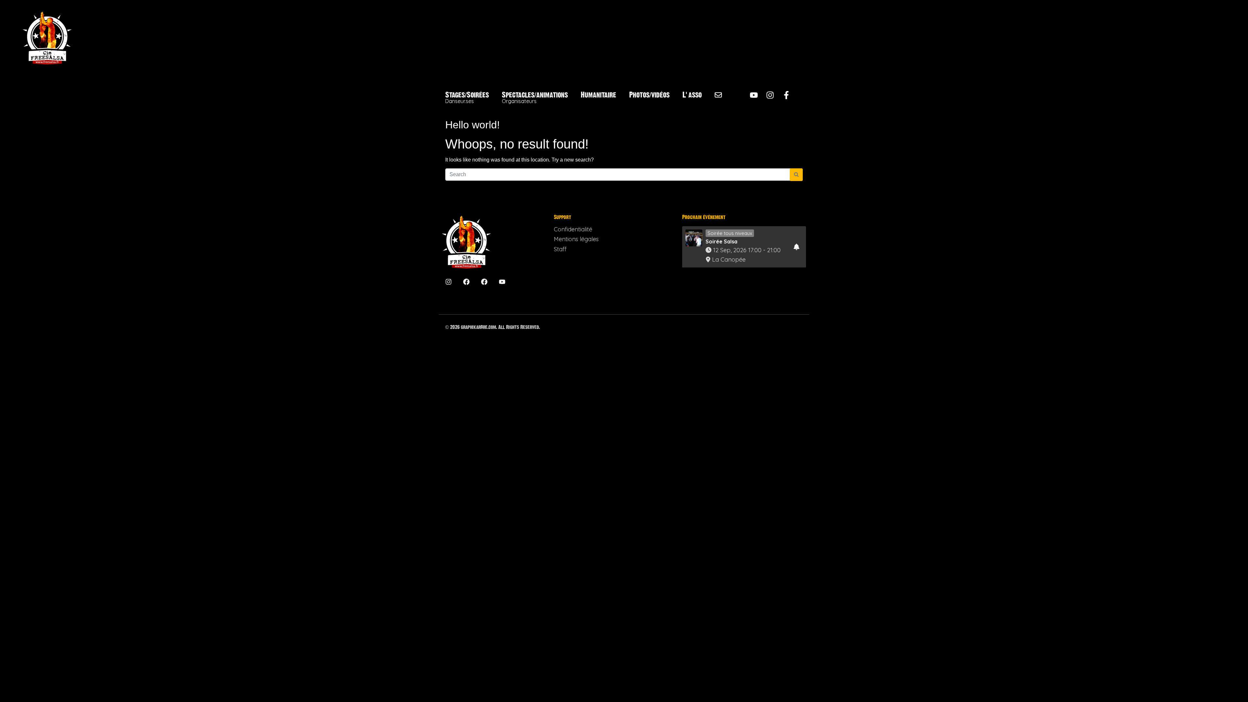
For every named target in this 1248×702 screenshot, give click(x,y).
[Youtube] (754, 95)
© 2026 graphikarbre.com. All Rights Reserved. (492, 327)
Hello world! (472, 125)
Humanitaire (598, 95)
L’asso (692, 95)
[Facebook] (466, 281)
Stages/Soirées (467, 97)
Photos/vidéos (649, 95)
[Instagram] (770, 95)
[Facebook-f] (786, 95)
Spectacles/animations (535, 97)
